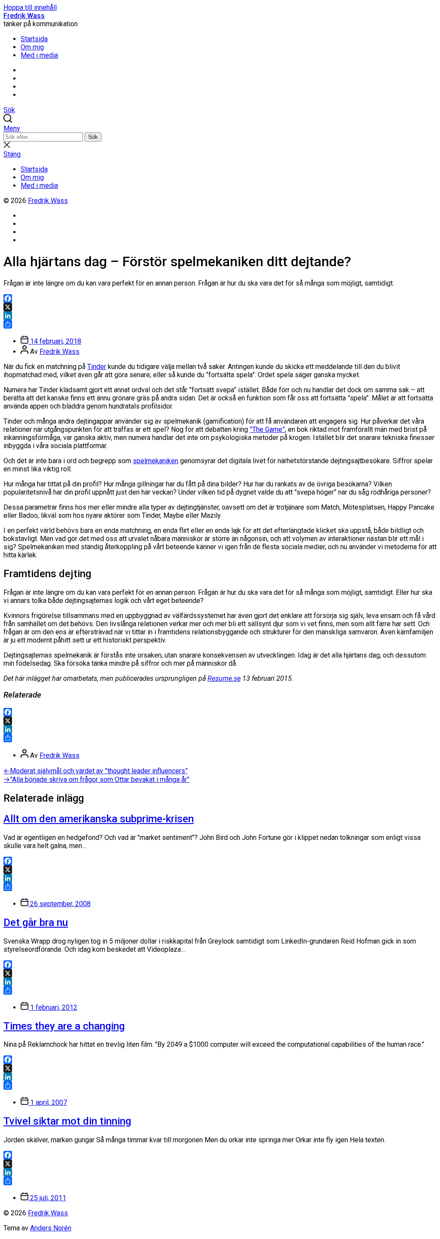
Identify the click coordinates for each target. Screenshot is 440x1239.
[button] (220, 128)
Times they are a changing (64, 1026)
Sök (93, 137)
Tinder (96, 367)
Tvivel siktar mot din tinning (67, 1121)
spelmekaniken (155, 461)
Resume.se (224, 678)
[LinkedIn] (220, 315)
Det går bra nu (35, 922)
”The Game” (267, 429)
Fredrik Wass (24, 16)
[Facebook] (220, 298)
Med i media (39, 55)
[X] (220, 307)
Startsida (34, 39)
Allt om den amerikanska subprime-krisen (98, 819)
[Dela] (220, 324)
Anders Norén (50, 1228)
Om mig (32, 47)
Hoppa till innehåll (30, 7)
